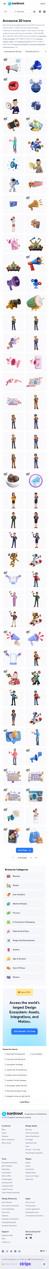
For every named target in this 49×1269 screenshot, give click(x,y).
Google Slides (30, 1173)
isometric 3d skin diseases (16, 1080)
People (16, 885)
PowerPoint (29, 1169)
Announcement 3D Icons (13, 51)
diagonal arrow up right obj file (18, 1096)
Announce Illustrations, (38, 44)
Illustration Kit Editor (9, 1163)
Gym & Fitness (19, 968)
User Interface (19, 894)
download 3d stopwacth (16, 1054)
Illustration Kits (31, 1143)
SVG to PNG (6, 1176)
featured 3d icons (23, 42)
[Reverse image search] (34, 11)
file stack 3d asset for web (16, 1091)
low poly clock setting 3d (16, 1059)
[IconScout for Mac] (26, 1238)
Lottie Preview (7, 1189)
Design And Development (24, 940)
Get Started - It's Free (24, 1031)
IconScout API (7, 1183)
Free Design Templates (34, 1153)
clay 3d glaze (37, 1054)
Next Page (22, 850)
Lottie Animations (32, 1133)
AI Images (29, 1140)
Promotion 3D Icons (33, 51)
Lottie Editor (6, 1173)
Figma (27, 1163)
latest (11, 42)
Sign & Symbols (19, 959)
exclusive (39, 39)
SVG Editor (6, 1169)
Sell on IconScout (8, 1140)
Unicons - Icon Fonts (32, 1150)
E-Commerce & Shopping (24, 922)
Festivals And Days (21, 931)
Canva (27, 1166)
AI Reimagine (7, 1179)
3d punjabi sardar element (17, 1086)
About (4, 1133)
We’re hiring (6, 1143)
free (19, 25)
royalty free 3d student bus (17, 1070)
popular (6, 42)
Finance (16, 913)
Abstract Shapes (20, 904)
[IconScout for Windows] (31, 1238)
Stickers (16, 977)
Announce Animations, (21, 44)
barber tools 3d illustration (17, 1075)
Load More (24, 1102)
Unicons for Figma (32, 1176)
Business (16, 876)
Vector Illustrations (32, 1136)
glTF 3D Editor (7, 1166)
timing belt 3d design (15, 1064)
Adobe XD (29, 1179)
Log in (43, 3)
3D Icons (28, 1130)
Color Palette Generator (11, 1193)
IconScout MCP (7, 1186)
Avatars (16, 950)
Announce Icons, (9, 47)
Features (5, 1136)
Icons (27, 1146)
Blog (3, 1130)
